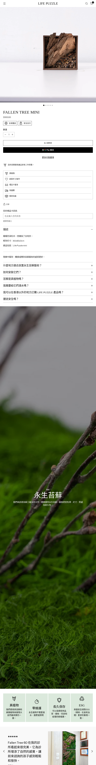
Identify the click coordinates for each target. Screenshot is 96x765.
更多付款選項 (48, 157)
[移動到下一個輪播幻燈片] (92, 751)
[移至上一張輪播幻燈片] (4, 751)
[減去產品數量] (5, 134)
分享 (7, 204)
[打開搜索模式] (86, 3)
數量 (5, 129)
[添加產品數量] (12, 134)
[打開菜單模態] (4, 3)
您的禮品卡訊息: (10, 211)
